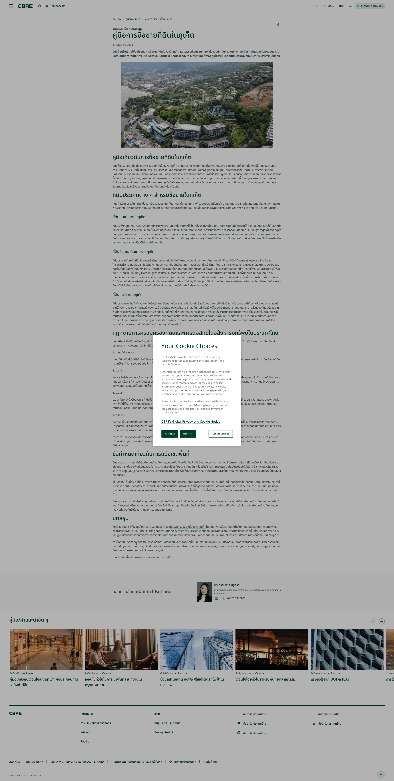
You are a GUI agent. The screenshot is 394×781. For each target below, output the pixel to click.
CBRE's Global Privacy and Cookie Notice (190, 422)
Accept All (170, 433)
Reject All (187, 433)
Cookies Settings (220, 433)
